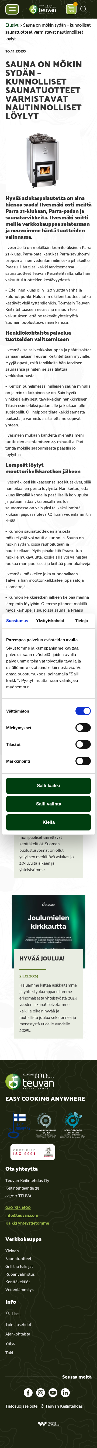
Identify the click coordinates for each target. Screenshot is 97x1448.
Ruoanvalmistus (20, 1273)
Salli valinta (48, 804)
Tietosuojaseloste (21, 1405)
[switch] (83, 727)
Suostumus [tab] (17, 620)
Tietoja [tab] (81, 620)
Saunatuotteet (18, 1258)
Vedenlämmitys (19, 1289)
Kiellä (49, 822)
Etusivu (12, 24)
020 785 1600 (18, 1207)
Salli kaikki (48, 785)
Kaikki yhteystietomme (27, 1222)
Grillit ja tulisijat (19, 1266)
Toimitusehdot (18, 1324)
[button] (83, 9)
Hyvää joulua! (41, 958)
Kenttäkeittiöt (17, 1281)
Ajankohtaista (17, 1333)
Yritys (10, 1343)
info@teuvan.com (21, 1214)
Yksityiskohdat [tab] (50, 620)
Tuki (9, 1352)
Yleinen (12, 1250)
